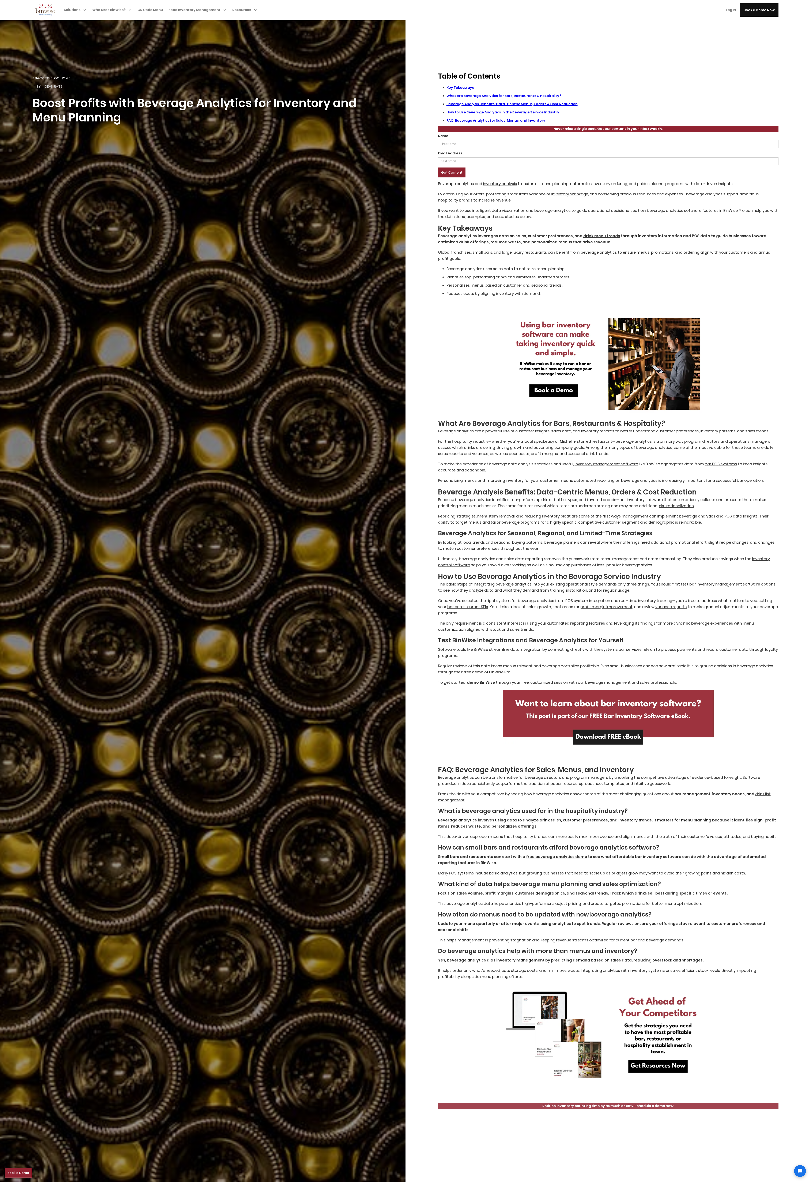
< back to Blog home (51, 78)
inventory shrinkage (569, 194)
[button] (76, 9)
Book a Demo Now (759, 10)
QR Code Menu (150, 9)
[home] (47, 9)
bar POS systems (721, 464)
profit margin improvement (606, 606)
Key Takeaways (460, 87)
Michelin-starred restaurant (586, 441)
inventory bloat (556, 516)
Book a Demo (18, 1173)
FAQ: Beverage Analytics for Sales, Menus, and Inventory (495, 120)
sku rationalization (676, 505)
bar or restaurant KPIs (467, 606)
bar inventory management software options (732, 584)
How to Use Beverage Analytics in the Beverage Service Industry (502, 112)
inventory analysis (500, 183)
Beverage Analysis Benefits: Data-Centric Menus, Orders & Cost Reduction (512, 104)
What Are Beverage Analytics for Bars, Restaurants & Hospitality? (503, 95)
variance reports (671, 606)
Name (443, 135)
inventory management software (606, 464)
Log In (731, 9)
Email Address (450, 153)
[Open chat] (800, 1171)
